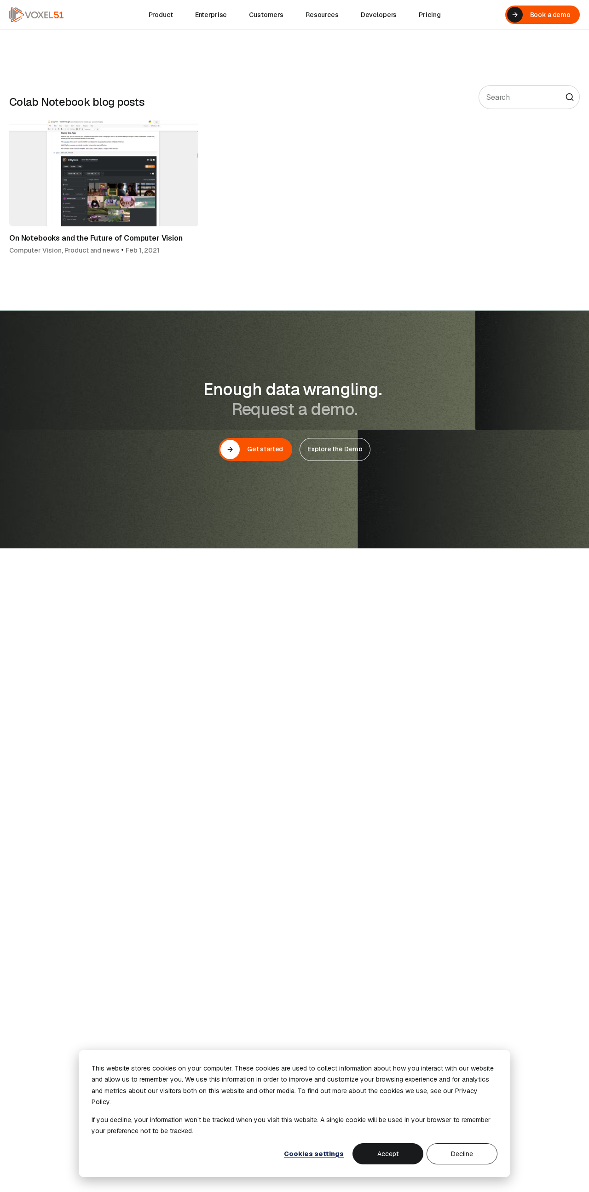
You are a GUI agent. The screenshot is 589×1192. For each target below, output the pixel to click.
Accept (387, 1154)
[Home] (36, 14)
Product (161, 15)
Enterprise (211, 15)
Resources (322, 15)
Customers (266, 15)
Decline (462, 1154)
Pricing (429, 15)
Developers (379, 15)
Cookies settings (314, 1154)
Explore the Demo (335, 449)
